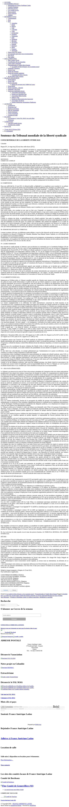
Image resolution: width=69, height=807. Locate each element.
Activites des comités (14, 125)
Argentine (14, 23)
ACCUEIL (7, 2)
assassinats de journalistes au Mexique (36, 706)
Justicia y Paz (15, 97)
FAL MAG (7, 117)
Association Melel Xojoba (19, 96)
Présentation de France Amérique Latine (19, 5)
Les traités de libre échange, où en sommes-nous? (25, 67)
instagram (10, 636)
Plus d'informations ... (7, 760)
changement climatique (12, 708)
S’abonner (11, 120)
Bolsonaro (4, 708)
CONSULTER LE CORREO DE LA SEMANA (12, 625)
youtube (21, 636)
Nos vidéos (11, 57)
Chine (45, 706)
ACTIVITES (8, 104)
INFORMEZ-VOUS (10, 16)
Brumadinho (62, 706)
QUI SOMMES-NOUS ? (11, 4)
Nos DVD (11, 55)
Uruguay (14, 49)
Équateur (14, 34)
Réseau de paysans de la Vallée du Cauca (23, 84)
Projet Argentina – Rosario (15, 88)
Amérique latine (17, 707)
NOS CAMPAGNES (10, 58)
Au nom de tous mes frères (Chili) (14, 789)
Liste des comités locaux (15, 123)
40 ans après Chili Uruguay (15, 76)
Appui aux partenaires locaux (16, 91)
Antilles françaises (52, 708)
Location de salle (13, 115)
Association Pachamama (18, 92)
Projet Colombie (12, 83)
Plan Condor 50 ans (13, 60)
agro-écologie (45, 708)
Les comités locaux (13, 10)
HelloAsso (38, 724)
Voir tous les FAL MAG (8, 694)
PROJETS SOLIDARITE (11, 78)
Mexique (14, 41)
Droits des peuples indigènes (16, 73)
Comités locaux (8, 121)
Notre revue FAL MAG (14, 52)
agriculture (25, 706)
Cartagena (36, 708)
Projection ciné (12, 107)
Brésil (13, 25)
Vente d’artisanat (12, 112)
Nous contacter (12, 13)
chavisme (26, 708)
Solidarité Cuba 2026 (14, 89)
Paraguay (14, 46)
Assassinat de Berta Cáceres (19, 75)
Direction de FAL (13, 8)
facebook (7, 632)
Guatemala (15, 36)
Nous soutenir (12, 12)
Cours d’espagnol (13, 113)
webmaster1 (9, 131)
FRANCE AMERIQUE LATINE (22, 803)
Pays (9, 21)
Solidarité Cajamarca (14, 68)
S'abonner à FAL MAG (8, 698)
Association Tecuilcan (18, 100)
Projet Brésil (11, 86)
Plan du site (7, 126)
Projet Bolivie (12, 79)
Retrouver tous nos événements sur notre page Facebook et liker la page (19, 628)
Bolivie (14, 26)
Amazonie (21, 708)
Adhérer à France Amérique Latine (17, 738)
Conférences (11, 105)
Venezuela (14, 50)
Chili (13, 28)
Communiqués (12, 18)
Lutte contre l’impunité (14, 63)
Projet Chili (11, 81)
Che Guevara (31, 708)
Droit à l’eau (11, 70)
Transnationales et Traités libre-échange (19, 65)
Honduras (14, 39)
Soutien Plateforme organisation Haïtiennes (24, 102)
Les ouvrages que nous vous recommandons (20, 54)
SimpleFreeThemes (15, 805)
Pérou (13, 47)
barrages (40, 708)
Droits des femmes (13, 71)
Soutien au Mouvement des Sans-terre (22, 99)
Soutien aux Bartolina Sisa (19, 94)
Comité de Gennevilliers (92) (20, 786)
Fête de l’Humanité (13, 110)
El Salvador (15, 33)
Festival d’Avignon (13, 108)
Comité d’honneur (13, 7)
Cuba (13, 31)
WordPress (33, 805)
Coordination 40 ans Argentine (16, 62)
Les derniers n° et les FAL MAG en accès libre (21, 118)
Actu (9, 20)
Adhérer (10, 15)
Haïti (13, 37)
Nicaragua (14, 42)
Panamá (14, 44)
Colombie (14, 29)
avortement (50, 706)
